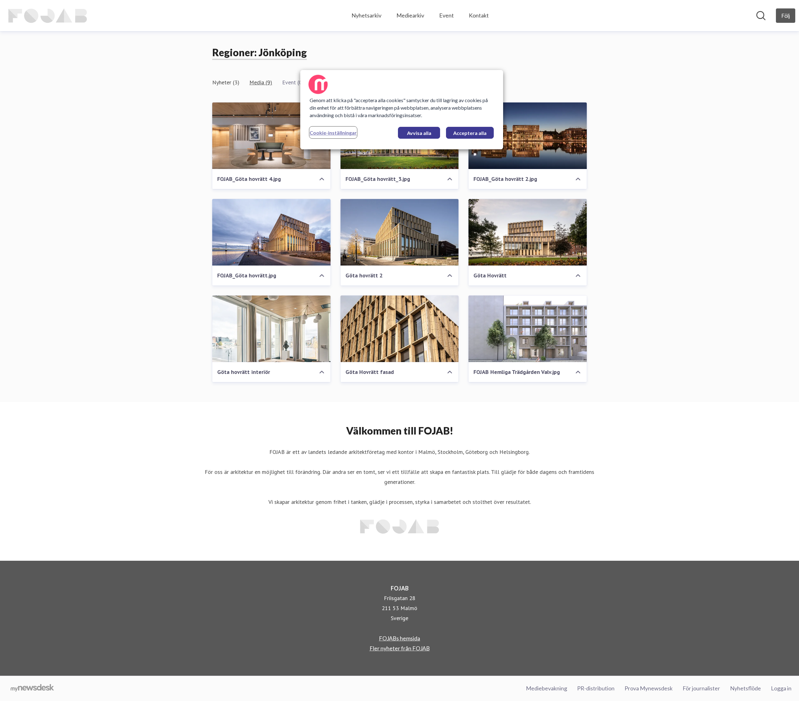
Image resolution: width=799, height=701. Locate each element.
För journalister (701, 688)
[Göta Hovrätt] (527, 232)
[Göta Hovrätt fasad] (400, 329)
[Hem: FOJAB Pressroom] (47, 15)
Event (446, 15)
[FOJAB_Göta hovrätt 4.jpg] (271, 135)
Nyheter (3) (225, 82)
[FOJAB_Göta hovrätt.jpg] (271, 232)
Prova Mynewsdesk (649, 688)
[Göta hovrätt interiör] (271, 329)
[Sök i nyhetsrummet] (761, 16)
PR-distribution (596, 688)
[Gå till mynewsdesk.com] (32, 689)
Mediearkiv (410, 15)
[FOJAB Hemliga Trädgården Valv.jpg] (527, 329)
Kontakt (479, 15)
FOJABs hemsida (399, 638)
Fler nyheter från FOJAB (400, 648)
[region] (401, 109)
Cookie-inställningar (333, 133)
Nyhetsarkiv (366, 15)
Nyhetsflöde (745, 688)
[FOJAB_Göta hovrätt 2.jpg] (527, 135)
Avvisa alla (419, 133)
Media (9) (260, 82)
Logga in (781, 688)
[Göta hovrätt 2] (400, 232)
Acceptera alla (470, 133)
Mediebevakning (546, 688)
